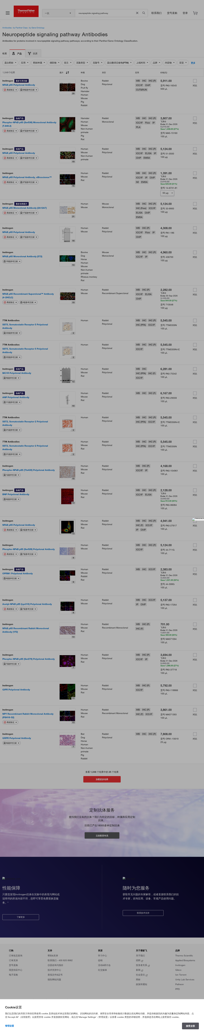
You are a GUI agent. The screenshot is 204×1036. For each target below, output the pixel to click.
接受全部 (190, 1026)
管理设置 (9, 1025)
